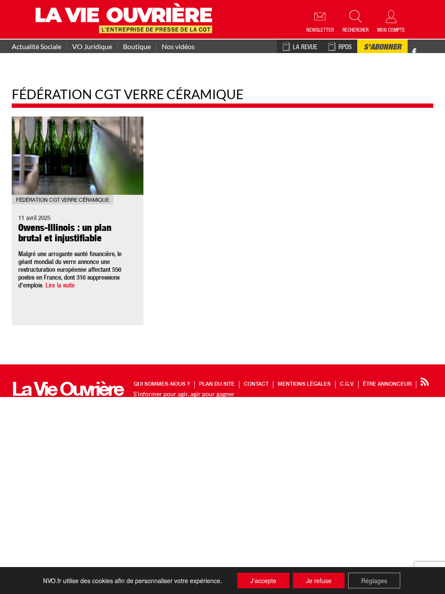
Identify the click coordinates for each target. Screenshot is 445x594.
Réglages (374, 580)
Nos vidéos (178, 46)
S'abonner (382, 48)
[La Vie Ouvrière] (126, 17)
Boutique (137, 46)
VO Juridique (92, 46)
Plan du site (217, 384)
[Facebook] (414, 52)
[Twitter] (423, 48)
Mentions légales (304, 384)
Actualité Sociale (36, 46)
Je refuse (319, 580)
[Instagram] (429, 52)
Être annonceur (387, 384)
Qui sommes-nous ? (162, 384)
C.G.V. (347, 384)
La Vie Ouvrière (67, 391)
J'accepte (263, 580)
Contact (256, 384)
